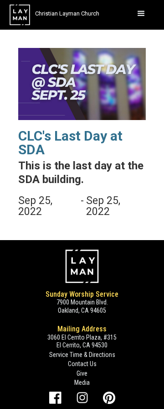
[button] (141, 13)
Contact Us (82, 363)
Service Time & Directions (82, 354)
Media (82, 382)
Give (82, 373)
